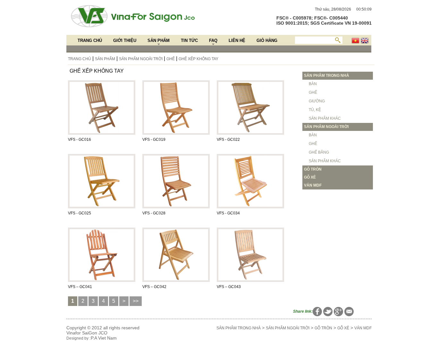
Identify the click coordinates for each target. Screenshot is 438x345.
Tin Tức (189, 40)
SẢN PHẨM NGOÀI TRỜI (141, 59)
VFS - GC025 (79, 213)
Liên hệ (237, 40)
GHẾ (170, 59)
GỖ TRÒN (323, 328)
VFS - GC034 (228, 213)
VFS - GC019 (153, 139)
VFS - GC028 (153, 213)
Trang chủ (90, 40)
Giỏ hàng (267, 40)
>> (136, 301)
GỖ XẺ (343, 328)
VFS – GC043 (229, 287)
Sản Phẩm (158, 40)
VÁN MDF (363, 328)
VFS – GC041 (80, 287)
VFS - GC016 (79, 139)
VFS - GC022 (228, 139)
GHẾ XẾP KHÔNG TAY (198, 59)
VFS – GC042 (154, 287)
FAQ (213, 40)
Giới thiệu (124, 40)
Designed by (77, 338)
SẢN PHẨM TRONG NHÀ (238, 328)
